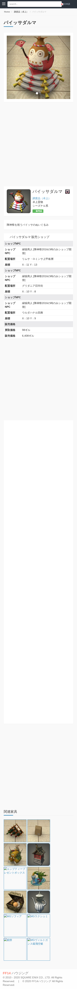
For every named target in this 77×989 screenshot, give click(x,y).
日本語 (67, 4)
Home (7, 12)
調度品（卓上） (20, 12)
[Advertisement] (38, 144)
